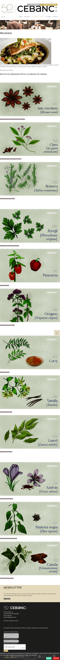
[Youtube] (11, 624)
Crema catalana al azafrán (6, 498)
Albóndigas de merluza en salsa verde (9, 245)
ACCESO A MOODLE (49, 5)
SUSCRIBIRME (7, 598)
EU (2, 16)
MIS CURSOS (35, 4)
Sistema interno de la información (39, 628)
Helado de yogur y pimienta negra (8, 538)
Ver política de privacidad (9, 657)
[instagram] (6, 624)
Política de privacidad (15, 628)
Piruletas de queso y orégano (7, 325)
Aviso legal (6, 628)
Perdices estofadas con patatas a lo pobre (10, 158)
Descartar (56, 658)
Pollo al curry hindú (4, 372)
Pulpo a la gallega (4, 285)
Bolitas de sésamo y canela (7, 578)
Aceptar (49, 658)
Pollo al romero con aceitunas (7, 198)
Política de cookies (26, 628)
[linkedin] (4, 624)
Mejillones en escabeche (6, 451)
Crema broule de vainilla (6, 412)
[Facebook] (10, 624)
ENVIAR (6, 650)
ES (4, 16)
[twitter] (8, 624)
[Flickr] (13, 624)
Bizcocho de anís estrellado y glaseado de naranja (12, 119)
